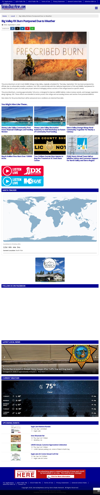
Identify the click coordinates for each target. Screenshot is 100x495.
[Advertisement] (50, 270)
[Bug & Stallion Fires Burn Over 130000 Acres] (17, 145)
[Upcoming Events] (15, 429)
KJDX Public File (20, 1)
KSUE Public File (33, 1)
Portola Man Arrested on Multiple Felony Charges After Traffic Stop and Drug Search (37, 369)
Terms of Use (45, 1)
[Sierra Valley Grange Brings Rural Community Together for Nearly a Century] (82, 116)
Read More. (42, 372)
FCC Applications (7, 1)
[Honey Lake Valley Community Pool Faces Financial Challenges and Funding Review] (17, 116)
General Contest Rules (75, 1)
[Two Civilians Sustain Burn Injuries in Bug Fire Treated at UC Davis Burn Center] (50, 145)
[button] (96, 8)
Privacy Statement (59, 1)
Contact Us (6, 4)
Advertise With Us (90, 1)
